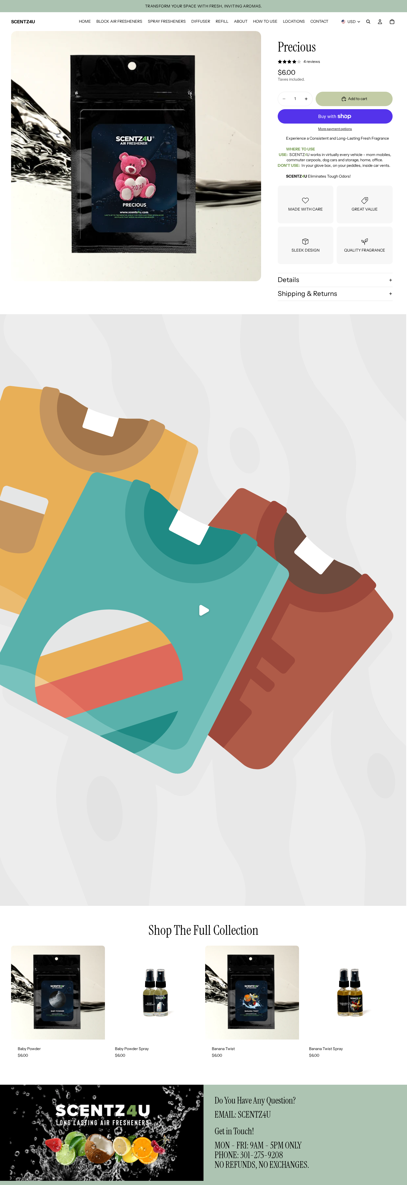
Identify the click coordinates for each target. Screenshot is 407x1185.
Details (288, 280)
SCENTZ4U (254, 1114)
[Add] (96, 1031)
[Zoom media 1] (136, 156)
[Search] (368, 22)
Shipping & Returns (307, 294)
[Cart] (392, 22)
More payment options (335, 129)
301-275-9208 (261, 1155)
